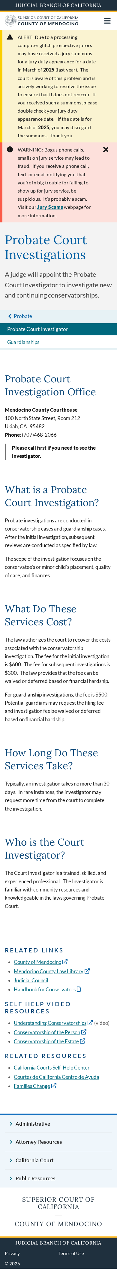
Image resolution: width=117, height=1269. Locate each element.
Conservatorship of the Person (47, 1032)
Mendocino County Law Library (48, 971)
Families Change (32, 1086)
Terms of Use (71, 1253)
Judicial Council (31, 980)
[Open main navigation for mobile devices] (107, 21)
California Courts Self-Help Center (52, 1067)
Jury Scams (50, 207)
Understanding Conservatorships (50, 1023)
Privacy (12, 1253)
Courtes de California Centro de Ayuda (56, 1077)
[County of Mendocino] (42, 24)
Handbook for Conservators (48, 989)
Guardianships (23, 342)
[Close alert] (105, 149)
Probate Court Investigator (37, 329)
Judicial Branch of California (58, 5)
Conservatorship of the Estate (46, 1041)
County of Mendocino (37, 962)
